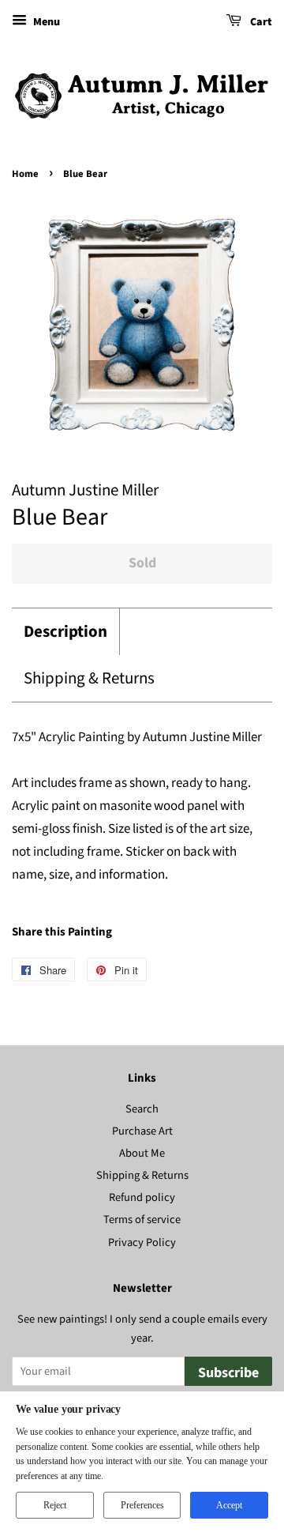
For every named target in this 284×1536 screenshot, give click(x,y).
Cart (260, 22)
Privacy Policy (142, 1242)
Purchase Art (142, 1131)
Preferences (142, 1505)
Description (65, 631)
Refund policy (142, 1197)
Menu (45, 22)
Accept (229, 1505)
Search (142, 1109)
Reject (54, 1505)
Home (25, 174)
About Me (142, 1153)
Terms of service (142, 1219)
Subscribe (228, 1373)
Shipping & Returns (89, 678)
